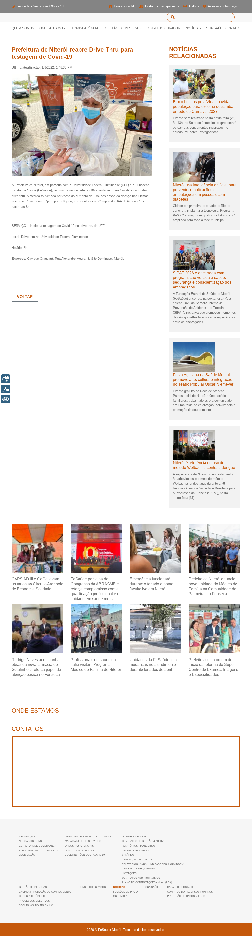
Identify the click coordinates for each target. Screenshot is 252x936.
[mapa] (126, 771)
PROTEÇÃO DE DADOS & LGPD (186, 896)
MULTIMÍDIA (120, 896)
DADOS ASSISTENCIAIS (79, 845)
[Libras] (5, 378)
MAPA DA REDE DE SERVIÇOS (83, 841)
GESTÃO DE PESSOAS (33, 887)
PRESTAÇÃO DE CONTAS (137, 859)
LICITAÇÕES (129, 873)
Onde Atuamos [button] (52, 28)
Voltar (25, 297)
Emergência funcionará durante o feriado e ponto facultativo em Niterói (151, 584)
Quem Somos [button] (25, 28)
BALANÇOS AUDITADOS (136, 850)
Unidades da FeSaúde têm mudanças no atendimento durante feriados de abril (153, 665)
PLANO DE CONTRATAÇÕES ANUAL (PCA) (147, 882)
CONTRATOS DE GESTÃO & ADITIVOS (144, 841)
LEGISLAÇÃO (27, 854)
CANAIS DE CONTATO (180, 887)
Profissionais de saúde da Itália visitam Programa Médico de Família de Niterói (96, 665)
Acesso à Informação (222, 6)
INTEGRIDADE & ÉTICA (135, 836)
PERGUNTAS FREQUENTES (138, 868)
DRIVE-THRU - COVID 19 (79, 850)
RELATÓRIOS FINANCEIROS (139, 845)
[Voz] (5, 389)
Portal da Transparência (161, 6)
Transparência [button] (84, 28)
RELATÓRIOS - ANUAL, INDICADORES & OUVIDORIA (153, 864)
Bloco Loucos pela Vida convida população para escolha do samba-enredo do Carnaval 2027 (204, 106)
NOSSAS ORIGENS (30, 841)
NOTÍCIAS (119, 887)
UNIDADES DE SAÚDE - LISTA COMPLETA (89, 836)
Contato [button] (232, 28)
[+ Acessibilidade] (5, 399)
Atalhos (193, 6)
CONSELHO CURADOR (163, 28)
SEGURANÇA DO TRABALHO (36, 905)
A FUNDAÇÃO (27, 836)
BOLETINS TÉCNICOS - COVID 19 (85, 854)
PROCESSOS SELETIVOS (34, 900)
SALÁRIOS (128, 854)
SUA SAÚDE (215, 28)
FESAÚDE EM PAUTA (125, 891)
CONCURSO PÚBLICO (32, 896)
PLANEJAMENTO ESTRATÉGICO (38, 850)
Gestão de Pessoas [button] (123, 28)
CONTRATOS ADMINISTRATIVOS (141, 878)
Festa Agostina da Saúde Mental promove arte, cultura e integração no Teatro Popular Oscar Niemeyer (203, 379)
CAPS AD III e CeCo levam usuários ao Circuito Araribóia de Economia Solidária (37, 584)
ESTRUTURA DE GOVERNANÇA (37, 845)
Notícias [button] (193, 28)
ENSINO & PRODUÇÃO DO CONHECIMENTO (45, 891)
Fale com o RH (124, 6)
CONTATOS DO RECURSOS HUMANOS (190, 891)
